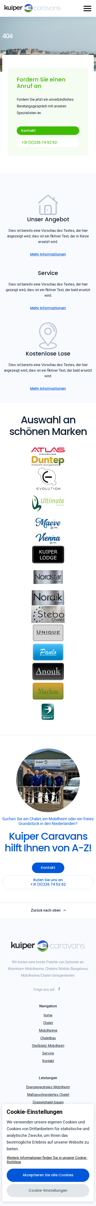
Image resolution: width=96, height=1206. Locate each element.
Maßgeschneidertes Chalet (48, 1095)
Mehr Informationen (48, 254)
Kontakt (28, 130)
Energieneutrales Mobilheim (48, 1087)
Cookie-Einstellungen (48, 1190)
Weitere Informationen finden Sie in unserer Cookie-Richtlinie (47, 1160)
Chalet (48, 1023)
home (48, 1015)
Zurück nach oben (46, 910)
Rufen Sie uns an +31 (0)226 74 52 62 (48, 882)
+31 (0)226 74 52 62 (39, 142)
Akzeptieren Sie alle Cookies (48, 1175)
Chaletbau (48, 1038)
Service (48, 1053)
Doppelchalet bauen (48, 1102)
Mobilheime (48, 1030)
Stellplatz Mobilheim (48, 1046)
